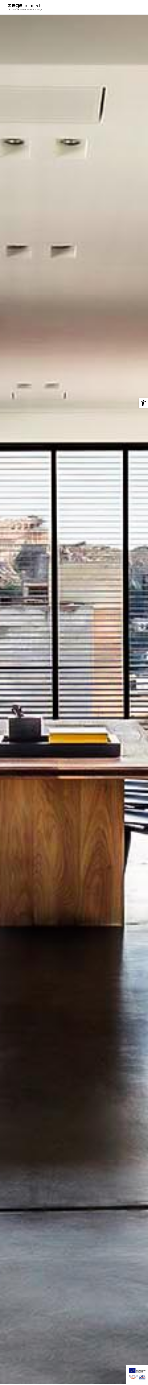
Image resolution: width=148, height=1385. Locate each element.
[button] (143, 403)
